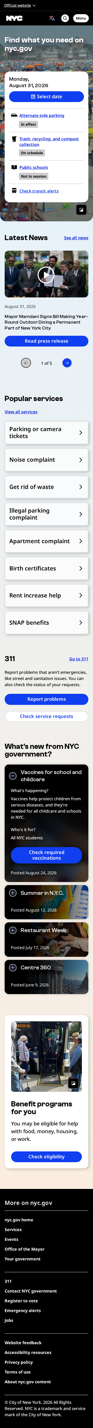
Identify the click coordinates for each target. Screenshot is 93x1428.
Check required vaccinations (46, 855)
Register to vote (21, 1301)
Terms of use (18, 1372)
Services (13, 1229)
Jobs (9, 1320)
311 (8, 1281)
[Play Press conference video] (46, 274)
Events (11, 1239)
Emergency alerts (23, 1310)
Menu (81, 18)
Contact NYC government (31, 1291)
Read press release (46, 341)
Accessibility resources (28, 1352)
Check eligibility (46, 1156)
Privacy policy (19, 1362)
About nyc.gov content (28, 1382)
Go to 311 (78, 659)
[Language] (52, 18)
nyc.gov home (19, 1220)
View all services (21, 412)
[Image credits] (81, 209)
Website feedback (23, 1342)
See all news (76, 238)
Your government (23, 1259)
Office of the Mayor (24, 1249)
